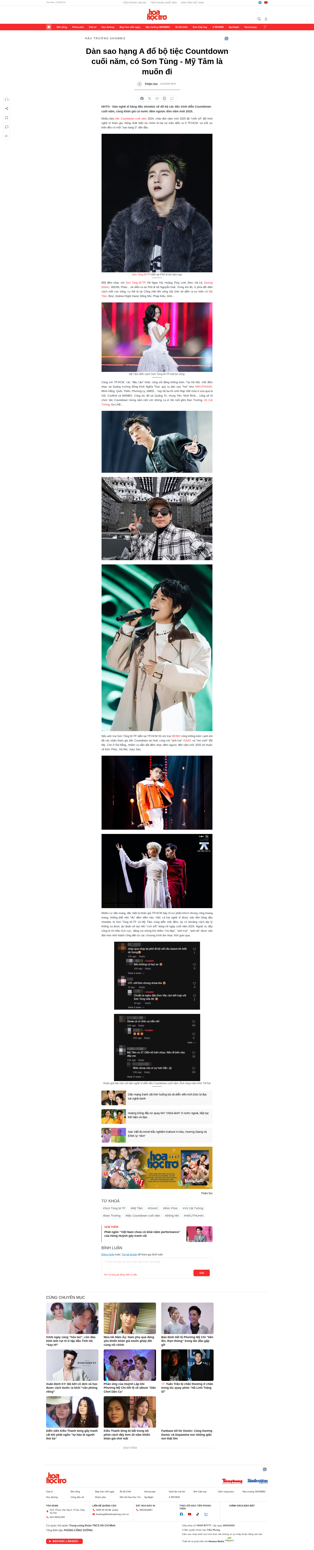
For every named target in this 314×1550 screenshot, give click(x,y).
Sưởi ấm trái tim (177, 1491)
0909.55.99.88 (103, 1510)
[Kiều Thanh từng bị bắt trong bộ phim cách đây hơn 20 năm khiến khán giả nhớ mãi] (130, 1412)
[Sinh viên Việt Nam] (258, 1482)
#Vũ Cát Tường (193, 1208)
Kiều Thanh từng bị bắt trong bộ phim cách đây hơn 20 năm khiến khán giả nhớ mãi (127, 1434)
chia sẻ (142, 98)
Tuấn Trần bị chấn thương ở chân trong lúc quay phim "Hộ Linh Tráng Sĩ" (187, 1387)
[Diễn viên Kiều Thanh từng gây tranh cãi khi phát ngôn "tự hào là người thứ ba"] (72, 1412)
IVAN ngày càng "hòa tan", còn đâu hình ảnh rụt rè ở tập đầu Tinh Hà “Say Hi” (71, 1340)
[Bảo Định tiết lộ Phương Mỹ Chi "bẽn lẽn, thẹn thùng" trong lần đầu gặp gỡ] (187, 1318)
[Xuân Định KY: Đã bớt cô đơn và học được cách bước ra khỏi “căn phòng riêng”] (72, 1365)
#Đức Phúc (170, 1208)
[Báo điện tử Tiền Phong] (232, 1482)
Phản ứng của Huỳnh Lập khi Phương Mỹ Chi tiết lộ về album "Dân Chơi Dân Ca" (130, 1387)
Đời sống (62, 27)
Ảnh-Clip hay (200, 27)
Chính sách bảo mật (242, 1505)
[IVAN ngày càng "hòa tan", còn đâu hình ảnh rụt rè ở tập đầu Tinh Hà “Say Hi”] (72, 1318)
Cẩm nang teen (226, 1491)
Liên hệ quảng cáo (104, 1505)
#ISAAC (153, 1208)
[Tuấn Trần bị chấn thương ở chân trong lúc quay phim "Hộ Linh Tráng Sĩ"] (187, 1365)
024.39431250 (57, 1517)
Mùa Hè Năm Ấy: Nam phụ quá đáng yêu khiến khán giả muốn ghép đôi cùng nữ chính (129, 1340)
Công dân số (77, 1497)
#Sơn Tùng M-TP (114, 1208)
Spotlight (234, 27)
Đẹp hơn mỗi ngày (130, 27)
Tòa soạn (52, 1505)
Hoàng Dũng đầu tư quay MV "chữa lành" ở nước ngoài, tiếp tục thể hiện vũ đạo (168, 1115)
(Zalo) (115, 1510)
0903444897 (146, 1510)
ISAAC (187, 740)
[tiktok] (199, 1514)
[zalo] (208, 1514)
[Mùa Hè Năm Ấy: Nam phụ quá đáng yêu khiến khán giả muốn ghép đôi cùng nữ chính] (130, 1318)
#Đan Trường (112, 1215)
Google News (226, 38)
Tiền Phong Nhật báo (163, 2)
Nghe (6, 99)
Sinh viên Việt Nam (192, 2)
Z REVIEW (218, 27)
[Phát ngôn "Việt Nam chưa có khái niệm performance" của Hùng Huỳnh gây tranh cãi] (199, 1234)
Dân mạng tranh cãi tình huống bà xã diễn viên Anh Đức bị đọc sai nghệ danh (167, 1096)
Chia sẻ (6, 108)
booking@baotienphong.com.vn (112, 1514)
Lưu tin (6, 117)
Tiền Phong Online (134, 2)
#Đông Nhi (172, 1215)
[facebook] (260, 2)
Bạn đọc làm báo (65, 1541)
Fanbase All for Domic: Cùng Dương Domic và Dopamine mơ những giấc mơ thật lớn (186, 1434)
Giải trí (92, 27)
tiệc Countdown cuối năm (131, 118)
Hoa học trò (56, 1478)
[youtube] (266, 2)
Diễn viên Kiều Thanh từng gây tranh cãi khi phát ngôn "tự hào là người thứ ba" (72, 1434)
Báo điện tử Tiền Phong (157, 14)
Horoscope (250, 27)
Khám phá (78, 27)
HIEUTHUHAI (203, 386)
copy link (157, 98)
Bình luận (6, 127)
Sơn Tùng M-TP (141, 274)
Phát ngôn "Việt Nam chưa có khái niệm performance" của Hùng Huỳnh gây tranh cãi (142, 1233)
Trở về (6, 136)
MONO (176, 736)
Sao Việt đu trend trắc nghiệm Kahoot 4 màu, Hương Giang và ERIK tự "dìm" (167, 1134)
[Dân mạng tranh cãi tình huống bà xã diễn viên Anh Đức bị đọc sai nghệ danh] (113, 1098)
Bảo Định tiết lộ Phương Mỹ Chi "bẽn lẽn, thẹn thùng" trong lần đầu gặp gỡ (187, 1340)
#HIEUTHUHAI (193, 1215)
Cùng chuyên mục (65, 1297)
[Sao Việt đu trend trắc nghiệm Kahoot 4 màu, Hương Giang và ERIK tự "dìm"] (113, 1135)
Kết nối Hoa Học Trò (130, 1497)
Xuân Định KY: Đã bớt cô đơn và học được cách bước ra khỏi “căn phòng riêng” (72, 1387)
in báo (164, 98)
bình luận (172, 98)
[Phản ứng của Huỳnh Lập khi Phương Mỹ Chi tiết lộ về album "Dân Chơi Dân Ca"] (130, 1365)
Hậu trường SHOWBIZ (158, 27)
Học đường (108, 27)
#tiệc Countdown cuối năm (142, 1215)
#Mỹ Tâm (137, 1208)
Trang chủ (48, 27)
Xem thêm (265, 27)
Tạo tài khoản (129, 1254)
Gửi (202, 1273)
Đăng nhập (107, 1254)
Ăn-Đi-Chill (181, 27)
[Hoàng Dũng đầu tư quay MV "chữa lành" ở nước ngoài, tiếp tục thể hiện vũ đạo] (113, 1116)
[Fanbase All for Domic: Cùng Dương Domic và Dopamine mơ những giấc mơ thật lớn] (187, 1412)
